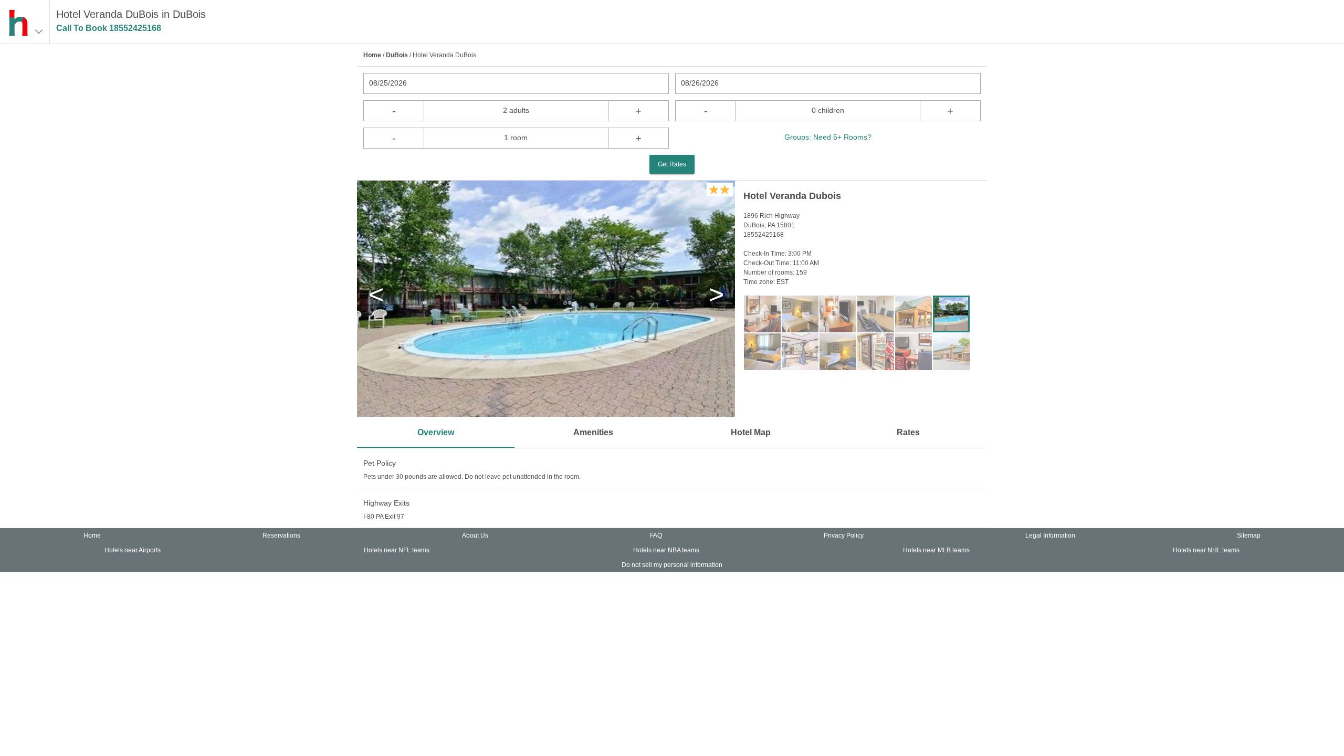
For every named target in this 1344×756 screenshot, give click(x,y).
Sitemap (1249, 535)
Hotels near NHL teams (1206, 550)
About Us (475, 535)
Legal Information (1050, 535)
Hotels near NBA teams (666, 550)
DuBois (397, 55)
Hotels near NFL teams (396, 550)
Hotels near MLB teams (936, 550)
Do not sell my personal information (672, 565)
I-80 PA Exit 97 (383, 516)
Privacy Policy (844, 535)
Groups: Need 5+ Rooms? (828, 137)
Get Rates (672, 164)
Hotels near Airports (132, 550)
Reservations (281, 535)
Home (372, 55)
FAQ (656, 535)
